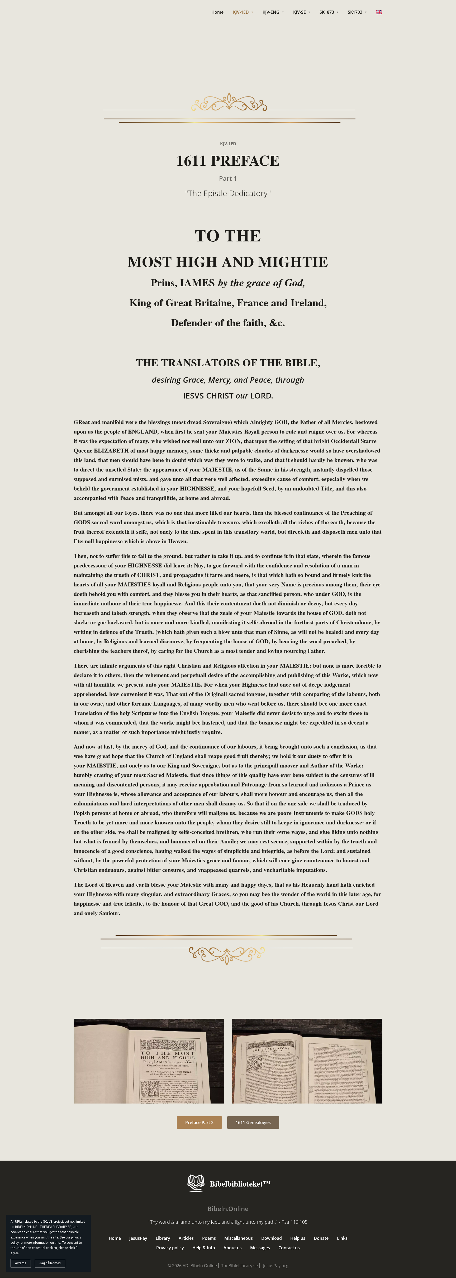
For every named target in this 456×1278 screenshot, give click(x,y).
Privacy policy (170, 1248)
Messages (260, 1248)
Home (115, 1238)
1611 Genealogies (253, 1122)
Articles (186, 1238)
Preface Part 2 (199, 1122)
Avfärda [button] (20, 1263)
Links (342, 1238)
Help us (297, 1238)
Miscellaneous (238, 1238)
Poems (209, 1238)
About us (233, 1248)
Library (163, 1238)
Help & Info (203, 1248)
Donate (321, 1238)
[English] (379, 12)
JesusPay (138, 1238)
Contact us (289, 1248)
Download (271, 1238)
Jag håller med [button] (50, 1263)
